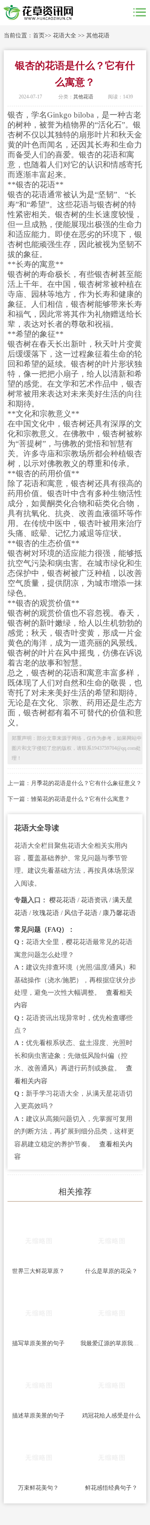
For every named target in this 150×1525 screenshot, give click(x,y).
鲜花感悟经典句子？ (111, 1488)
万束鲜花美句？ (38, 1488)
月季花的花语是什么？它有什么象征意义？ (86, 783)
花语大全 (64, 35)
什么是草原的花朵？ (111, 1271)
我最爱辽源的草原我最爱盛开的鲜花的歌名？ (111, 1343)
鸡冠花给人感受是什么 (111, 1415)
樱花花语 (62, 899)
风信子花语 (81, 912)
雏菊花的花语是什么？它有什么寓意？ (80, 799)
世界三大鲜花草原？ (38, 1271)
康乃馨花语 (119, 912)
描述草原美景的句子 (38, 1415)
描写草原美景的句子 (38, 1343)
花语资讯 (94, 899)
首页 (39, 35)
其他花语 (98, 35)
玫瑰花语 (45, 912)
